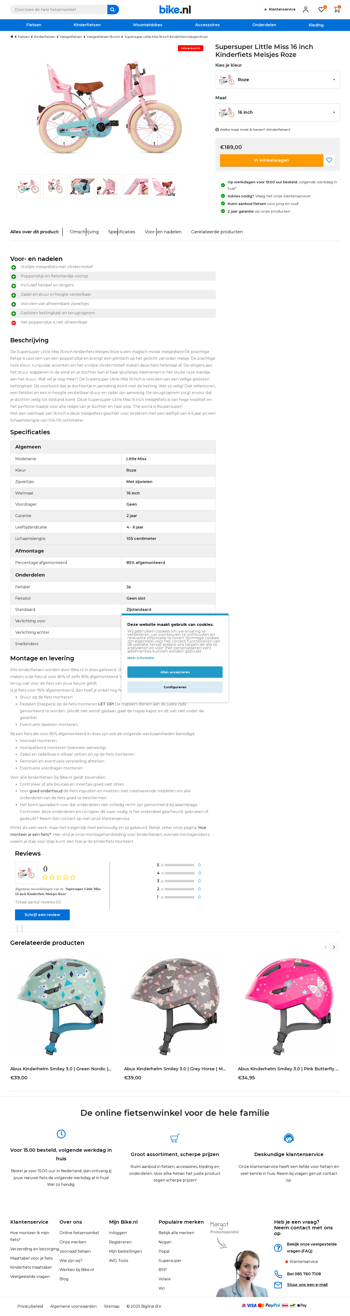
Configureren (175, 687)
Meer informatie (140, 658)
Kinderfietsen (44, 37)
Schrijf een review (42, 914)
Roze (243, 79)
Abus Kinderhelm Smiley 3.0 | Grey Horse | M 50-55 (175, 1069)
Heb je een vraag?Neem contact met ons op (303, 1227)
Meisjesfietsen (71, 37)
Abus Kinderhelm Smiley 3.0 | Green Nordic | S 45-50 (61, 1069)
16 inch (245, 112)
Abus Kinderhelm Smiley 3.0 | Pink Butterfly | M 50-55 (289, 1069)
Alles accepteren (175, 672)
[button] (277, 80)
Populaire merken (181, 1222)
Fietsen (24, 37)
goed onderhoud (46, 791)
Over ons (71, 1222)
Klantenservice (29, 1222)
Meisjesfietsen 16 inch (103, 37)
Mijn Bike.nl (123, 1222)
